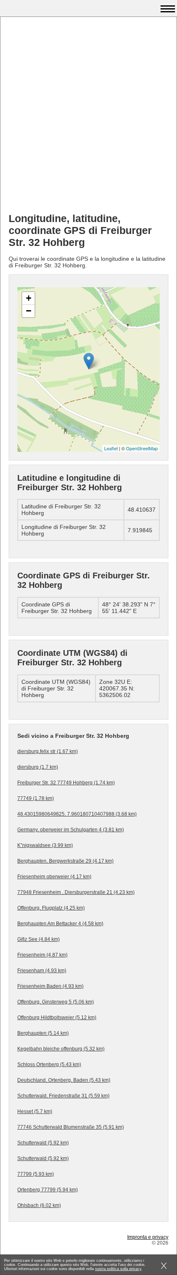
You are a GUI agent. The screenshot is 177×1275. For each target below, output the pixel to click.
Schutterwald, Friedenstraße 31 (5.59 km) (63, 1096)
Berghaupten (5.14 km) (43, 1033)
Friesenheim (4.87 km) (42, 955)
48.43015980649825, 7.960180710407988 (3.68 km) (77, 814)
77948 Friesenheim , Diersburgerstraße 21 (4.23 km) (76, 892)
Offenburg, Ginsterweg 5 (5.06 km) (55, 1002)
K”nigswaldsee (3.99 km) (45, 845)
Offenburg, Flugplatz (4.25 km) (51, 908)
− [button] (28, 311)
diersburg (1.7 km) (37, 767)
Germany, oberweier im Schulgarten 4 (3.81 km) (70, 830)
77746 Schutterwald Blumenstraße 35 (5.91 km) (70, 1127)
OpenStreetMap (142, 448)
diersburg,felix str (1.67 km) (47, 751)
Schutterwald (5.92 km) (43, 1143)
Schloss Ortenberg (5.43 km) (49, 1064)
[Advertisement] (88, 117)
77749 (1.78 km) (35, 798)
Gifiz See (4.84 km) (38, 939)
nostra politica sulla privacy (118, 1269)
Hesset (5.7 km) (34, 1111)
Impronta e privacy (147, 1237)
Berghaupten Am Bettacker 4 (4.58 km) (60, 923)
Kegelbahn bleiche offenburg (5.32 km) (61, 1049)
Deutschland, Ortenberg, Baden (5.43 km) (63, 1080)
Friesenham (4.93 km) (41, 970)
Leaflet (111, 448)
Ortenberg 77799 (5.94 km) (47, 1190)
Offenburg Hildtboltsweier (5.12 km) (56, 1017)
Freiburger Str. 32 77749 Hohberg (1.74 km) (66, 783)
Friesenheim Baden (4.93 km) (50, 986)
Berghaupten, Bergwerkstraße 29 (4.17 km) (65, 861)
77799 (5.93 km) (35, 1174)
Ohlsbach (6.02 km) (39, 1205)
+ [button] (28, 298)
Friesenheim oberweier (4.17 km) (54, 877)
